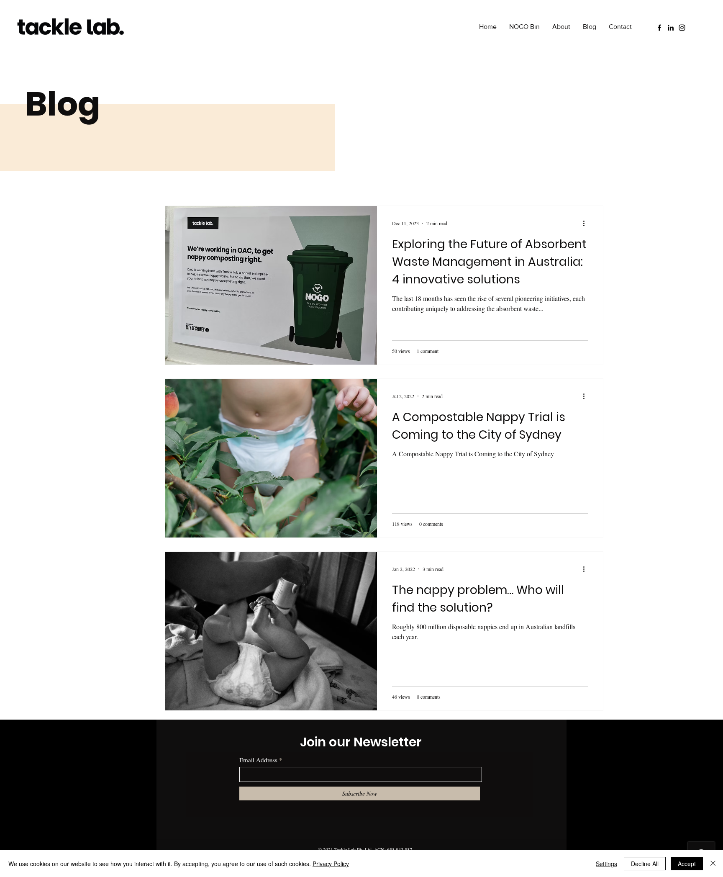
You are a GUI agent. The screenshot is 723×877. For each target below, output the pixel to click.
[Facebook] (659, 27)
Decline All (645, 863)
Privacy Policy (331, 863)
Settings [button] (606, 863)
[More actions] (587, 223)
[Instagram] (682, 27)
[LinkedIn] (671, 27)
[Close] (713, 863)
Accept (687, 863)
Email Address (258, 760)
